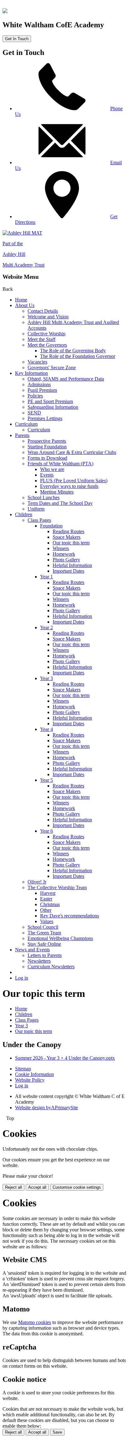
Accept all (37, 1187)
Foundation (51, 525)
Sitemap (23, 1068)
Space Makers (66, 537)
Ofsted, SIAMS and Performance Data (66, 378)
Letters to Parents (45, 955)
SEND (34, 412)
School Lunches (43, 497)
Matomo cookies (34, 1322)
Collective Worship (46, 333)
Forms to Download (47, 458)
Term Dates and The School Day (60, 503)
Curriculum (26, 424)
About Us (24, 305)
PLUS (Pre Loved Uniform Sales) (73, 480)
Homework (64, 554)
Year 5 (46, 780)
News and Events (32, 949)
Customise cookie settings (77, 1187)
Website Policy (29, 1080)
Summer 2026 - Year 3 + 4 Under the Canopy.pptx (65, 1058)
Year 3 (46, 678)
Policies (35, 395)
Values (46, 921)
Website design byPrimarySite (46, 1107)
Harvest (47, 893)
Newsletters (39, 961)
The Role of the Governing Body (73, 350)
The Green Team (44, 932)
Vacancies (37, 362)
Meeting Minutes (57, 492)
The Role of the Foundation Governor (77, 356)
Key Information (31, 373)
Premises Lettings (45, 418)
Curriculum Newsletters (51, 966)
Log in (21, 978)
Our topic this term (71, 542)
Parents (22, 435)
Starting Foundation (47, 446)
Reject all (13, 1187)
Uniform (36, 508)
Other (45, 910)
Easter (46, 898)
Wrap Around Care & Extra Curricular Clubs (72, 452)
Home (21, 299)
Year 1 (46, 576)
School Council (43, 927)
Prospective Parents (47, 441)
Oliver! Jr (37, 881)
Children (23, 514)
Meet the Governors (47, 345)
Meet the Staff (41, 339)
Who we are (52, 469)
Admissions (39, 384)
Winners (61, 548)
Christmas (50, 904)
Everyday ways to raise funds (69, 486)
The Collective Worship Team (57, 887)
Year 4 (46, 729)
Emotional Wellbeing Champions (60, 938)
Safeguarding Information (53, 407)
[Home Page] (5, 11)
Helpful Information (72, 565)
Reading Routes (68, 531)
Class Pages (39, 520)
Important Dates (68, 571)
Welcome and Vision (48, 316)
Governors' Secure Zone (52, 367)
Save (57, 1432)
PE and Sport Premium (50, 401)
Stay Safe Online (44, 944)
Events (47, 475)
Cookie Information (34, 1074)
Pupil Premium (42, 390)
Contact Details (43, 311)
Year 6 (46, 831)
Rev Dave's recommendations (69, 915)
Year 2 (46, 627)
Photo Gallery (66, 559)
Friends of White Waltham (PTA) (60, 463)
